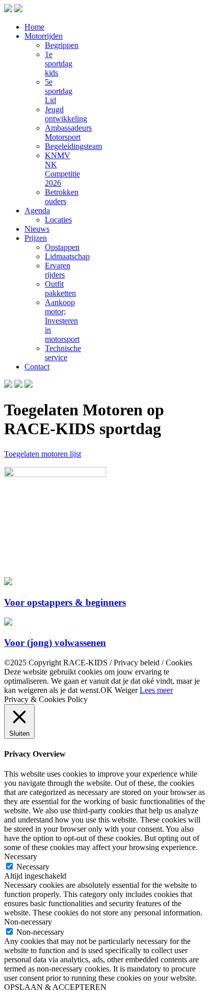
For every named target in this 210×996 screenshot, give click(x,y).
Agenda (37, 210)
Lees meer (156, 690)
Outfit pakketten (60, 288)
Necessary (32, 866)
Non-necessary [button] (28, 921)
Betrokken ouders (61, 197)
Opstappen (62, 247)
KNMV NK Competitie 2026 (62, 169)
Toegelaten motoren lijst (42, 454)
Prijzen (35, 238)
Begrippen (61, 45)
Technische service (63, 353)
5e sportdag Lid (58, 91)
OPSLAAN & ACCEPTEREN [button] (55, 987)
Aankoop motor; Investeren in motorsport (62, 320)
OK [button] (106, 690)
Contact (36, 366)
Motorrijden (43, 36)
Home (34, 26)
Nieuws (36, 229)
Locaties (58, 219)
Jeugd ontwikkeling (66, 114)
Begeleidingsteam (73, 146)
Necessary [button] (20, 856)
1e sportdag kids (58, 63)
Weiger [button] (126, 690)
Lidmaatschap (67, 256)
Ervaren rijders (57, 270)
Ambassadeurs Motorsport (68, 132)
